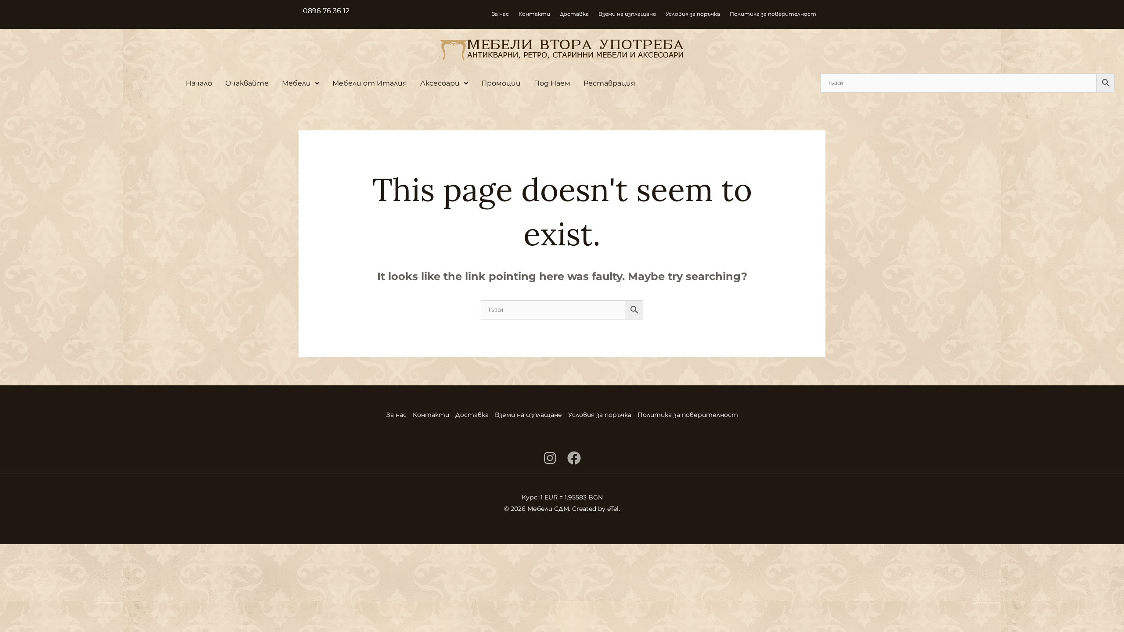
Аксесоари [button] (440, 83)
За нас (500, 14)
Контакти (534, 14)
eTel (613, 509)
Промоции (501, 83)
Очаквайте (247, 83)
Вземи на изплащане (627, 14)
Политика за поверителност (773, 14)
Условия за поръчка (693, 14)
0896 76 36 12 (326, 11)
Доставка (574, 14)
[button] (300, 83)
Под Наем (552, 83)
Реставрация (609, 83)
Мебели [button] (296, 83)
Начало (199, 83)
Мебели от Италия (369, 83)
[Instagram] (550, 458)
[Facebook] (574, 458)
